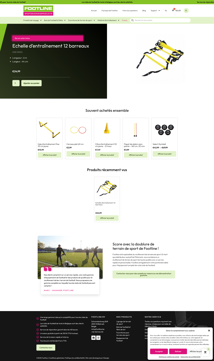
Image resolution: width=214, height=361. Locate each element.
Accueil (94, 10)
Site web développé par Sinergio (97, 358)
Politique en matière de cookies (169, 357)
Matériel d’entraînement (107, 20)
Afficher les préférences (199, 351)
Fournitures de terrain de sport (80, 20)
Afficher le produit (49, 155)
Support (154, 10)
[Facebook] (93, 338)
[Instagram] (98, 338)
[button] (209, 330)
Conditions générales (56, 358)
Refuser (178, 351)
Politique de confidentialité (74, 358)
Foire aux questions (130, 10)
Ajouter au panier (31, 83)
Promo (124, 20)
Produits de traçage (31, 20)
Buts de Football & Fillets (53, 20)
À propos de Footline (110, 10)
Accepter (159, 351)
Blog (144, 10)
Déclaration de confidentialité (190, 357)
